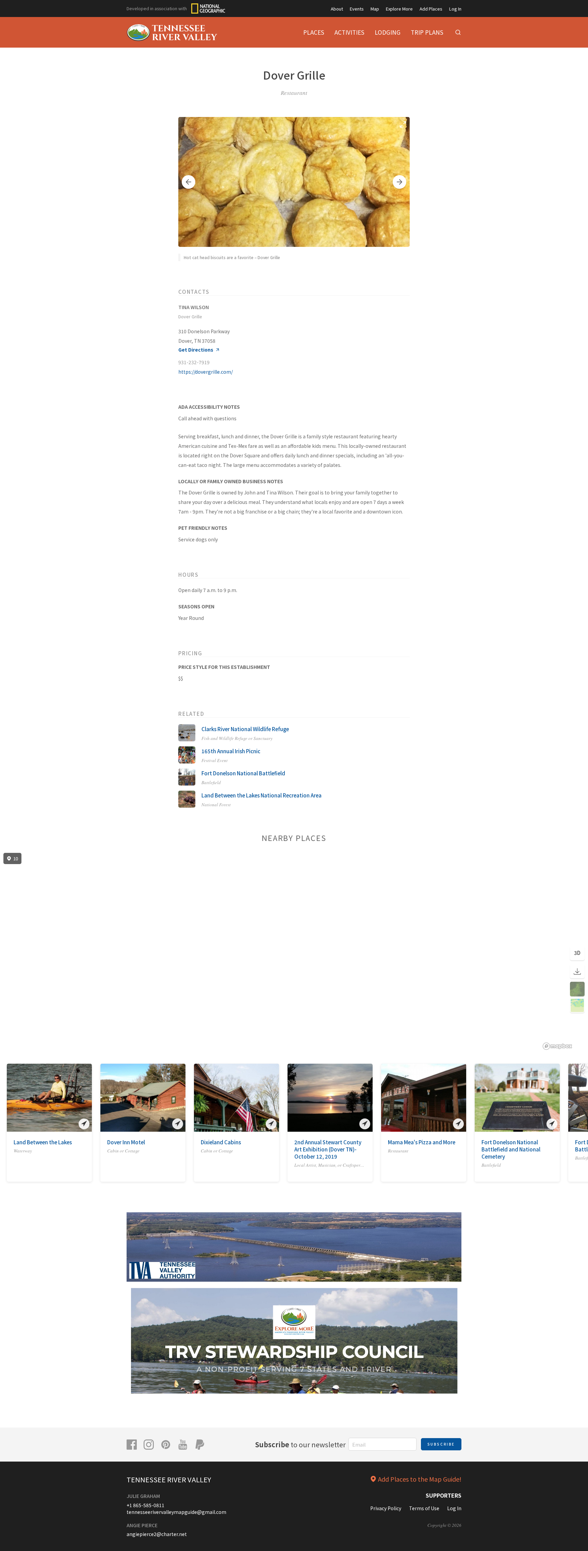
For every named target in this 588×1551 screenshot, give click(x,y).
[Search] (458, 32)
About (337, 8)
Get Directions (195, 349)
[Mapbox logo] (557, 1046)
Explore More (399, 8)
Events (357, 8)
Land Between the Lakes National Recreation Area (261, 795)
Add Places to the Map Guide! (419, 1479)
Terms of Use (424, 1508)
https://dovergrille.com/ (205, 371)
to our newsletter (300, 1444)
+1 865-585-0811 (145, 1505)
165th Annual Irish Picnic (230, 751)
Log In (455, 8)
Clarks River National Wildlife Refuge (245, 728)
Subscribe (441, 1444)
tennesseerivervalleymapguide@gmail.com (176, 1511)
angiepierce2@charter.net (157, 1534)
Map (375, 8)
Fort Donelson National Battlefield (243, 773)
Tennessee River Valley (169, 1479)
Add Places (431, 8)
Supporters (443, 1495)
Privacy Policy (385, 1508)
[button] (188, 182)
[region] (294, 951)
